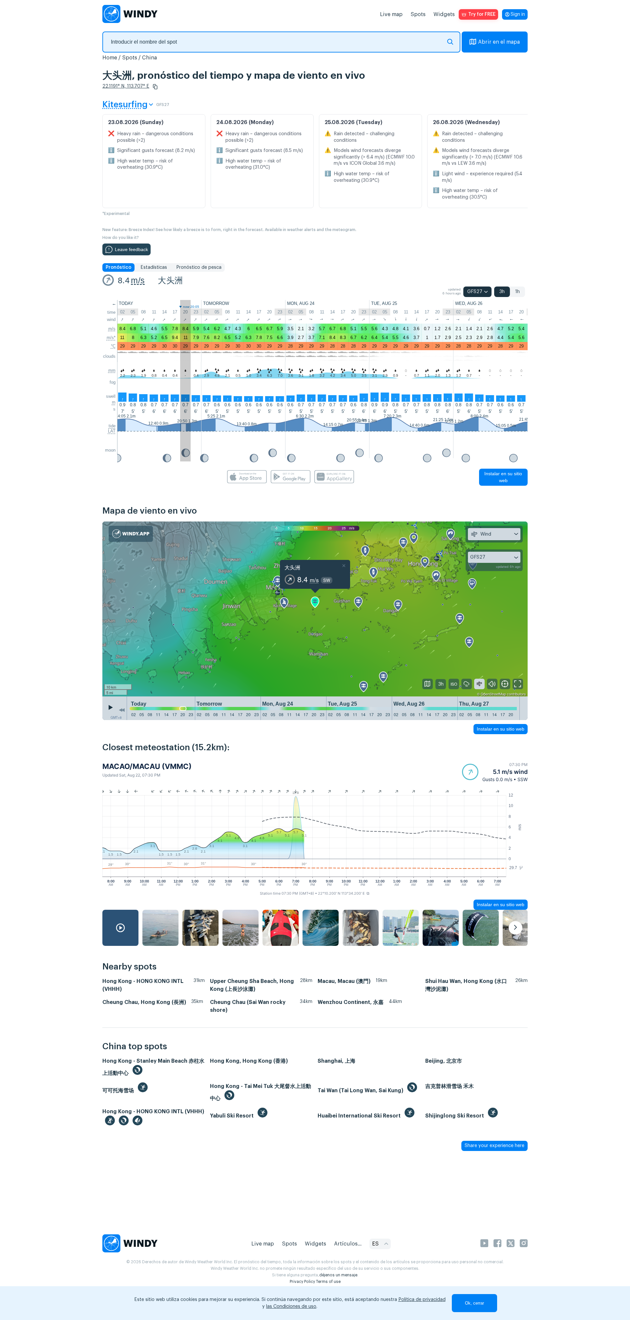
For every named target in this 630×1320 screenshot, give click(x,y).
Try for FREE (481, 14)
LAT (112, 431)
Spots (418, 14)
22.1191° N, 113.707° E (125, 86)
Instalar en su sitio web (503, 477)
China (149, 57)
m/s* (111, 337)
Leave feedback (131, 249)
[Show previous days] (122, 710)
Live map (391, 14)
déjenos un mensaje (338, 1275)
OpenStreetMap (493, 693)
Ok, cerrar (474, 1303)
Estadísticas (153, 267)
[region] (315, 609)
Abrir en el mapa (499, 42)
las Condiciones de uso (291, 1306)
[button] (155, 86)
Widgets (444, 14)
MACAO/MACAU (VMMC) (147, 766)
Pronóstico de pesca (198, 267)
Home (109, 57)
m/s (138, 280)
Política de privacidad (422, 1299)
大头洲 (170, 280)
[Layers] (427, 684)
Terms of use (328, 1282)
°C (113, 346)
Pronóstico (118, 267)
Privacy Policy (302, 1282)
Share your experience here (494, 1145)
